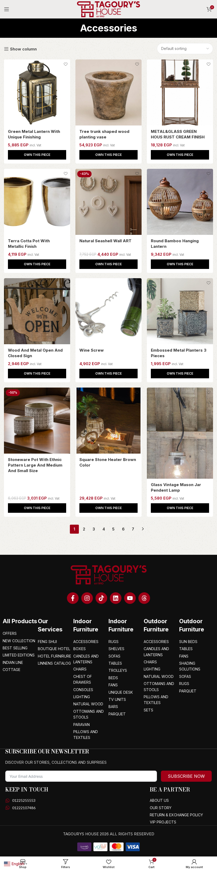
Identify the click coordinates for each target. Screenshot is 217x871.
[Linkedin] (115, 598)
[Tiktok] (101, 598)
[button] (37, 155)
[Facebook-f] (73, 598)
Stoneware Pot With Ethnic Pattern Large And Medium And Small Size (35, 465)
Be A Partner (170, 789)
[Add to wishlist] (65, 64)
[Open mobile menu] (6, 9)
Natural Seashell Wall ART (105, 240)
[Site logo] (108, 8)
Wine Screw (91, 350)
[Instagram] (87, 598)
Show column (23, 48)
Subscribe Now (186, 776)
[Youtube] (130, 598)
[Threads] (144, 598)
